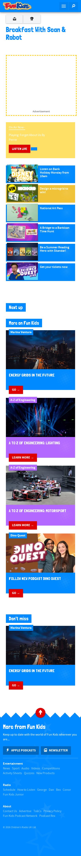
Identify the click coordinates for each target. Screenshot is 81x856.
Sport (15, 768)
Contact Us (10, 811)
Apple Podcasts (23, 750)
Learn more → (23, 457)
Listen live (19, 149)
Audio (25, 768)
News (6, 768)
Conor (67, 790)
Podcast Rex (47, 816)
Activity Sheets (12, 773)
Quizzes (29, 773)
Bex (58, 790)
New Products (45, 773)
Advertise (25, 811)
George (42, 790)
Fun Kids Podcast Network (20, 816)
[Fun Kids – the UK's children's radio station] (20, 6)
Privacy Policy (52, 811)
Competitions (51, 768)
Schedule (9, 790)
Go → (16, 390)
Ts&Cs (37, 811)
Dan (51, 790)
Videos (35, 768)
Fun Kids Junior (13, 795)
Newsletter (58, 750)
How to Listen (26, 790)
